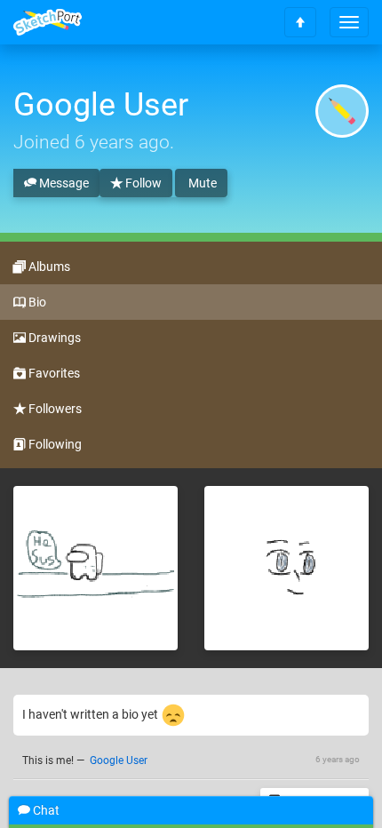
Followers (54, 409)
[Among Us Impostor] (95, 568)
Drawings (53, 337)
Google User (118, 760)
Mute (201, 183)
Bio (36, 302)
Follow (142, 183)
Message (62, 183)
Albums (48, 266)
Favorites (53, 373)
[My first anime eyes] (286, 568)
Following (54, 444)
